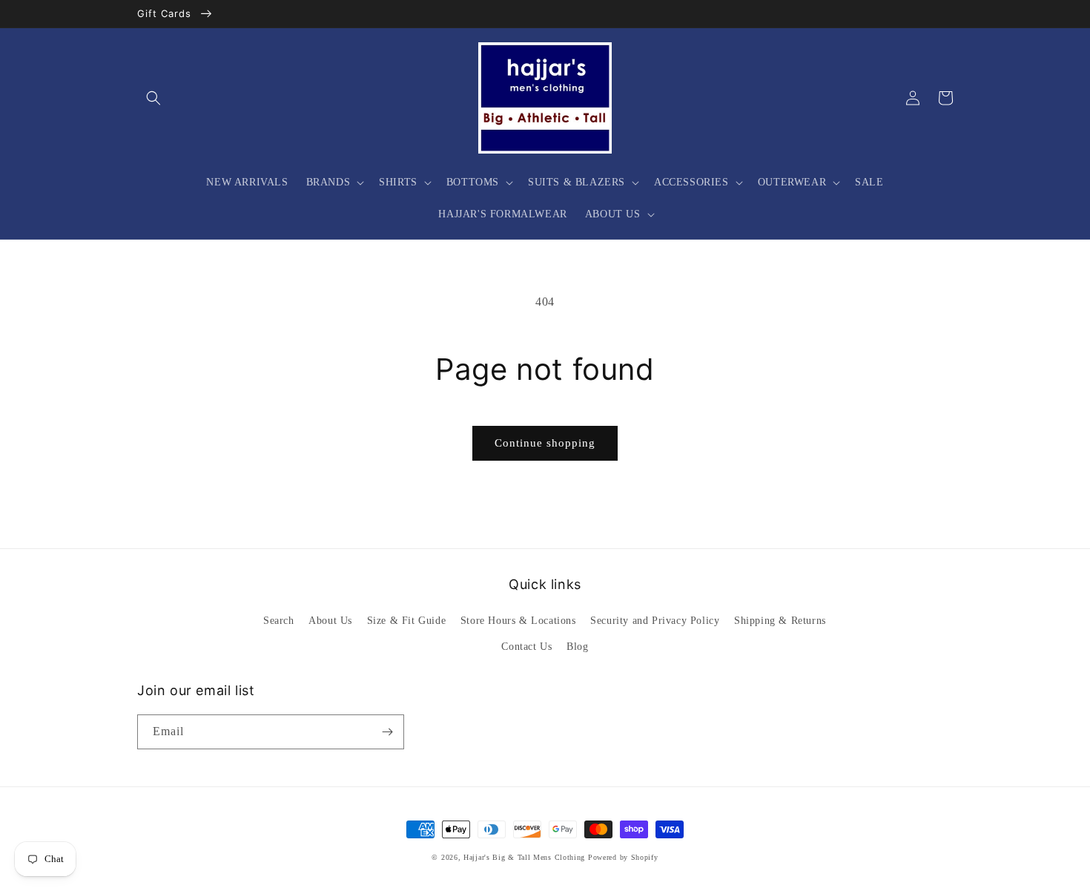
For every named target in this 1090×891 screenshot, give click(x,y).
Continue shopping (545, 443)
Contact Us (526, 646)
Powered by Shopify (623, 857)
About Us (330, 620)
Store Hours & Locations (518, 620)
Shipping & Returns (780, 620)
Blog (577, 646)
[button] (153, 98)
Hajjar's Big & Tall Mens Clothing (524, 857)
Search (278, 620)
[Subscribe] (387, 731)
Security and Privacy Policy (654, 620)
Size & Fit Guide (406, 620)
